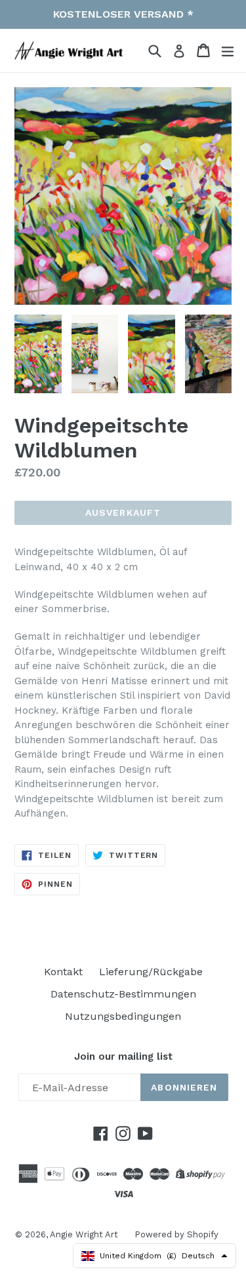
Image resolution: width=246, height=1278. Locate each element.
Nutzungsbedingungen (123, 1016)
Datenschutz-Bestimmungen (123, 994)
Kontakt (63, 971)
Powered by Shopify (176, 1234)
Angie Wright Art (84, 1234)
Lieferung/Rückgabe (151, 971)
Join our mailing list (123, 1056)
